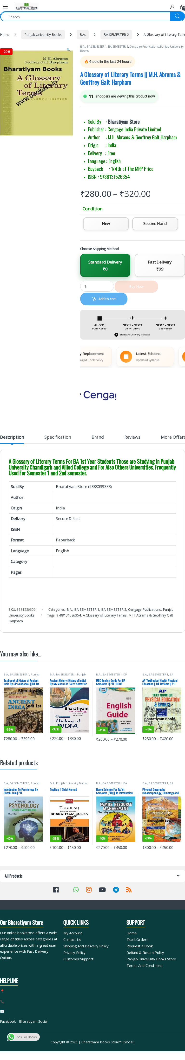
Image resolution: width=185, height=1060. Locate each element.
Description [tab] (12, 437)
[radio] (106, 223)
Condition (93, 209)
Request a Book (139, 946)
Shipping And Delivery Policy (86, 946)
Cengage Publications (144, 47)
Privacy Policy (74, 952)
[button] (68, 50)
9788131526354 (68, 615)
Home (4, 34)
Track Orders (137, 939)
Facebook (8, 1021)
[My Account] (172, 7)
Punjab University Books (43, 34)
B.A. (83, 34)
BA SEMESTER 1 (97, 47)
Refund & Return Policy (145, 952)
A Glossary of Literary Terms (105, 615)
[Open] (5, 6)
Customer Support (78, 959)
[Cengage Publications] (98, 395)
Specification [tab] (57, 437)
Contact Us (72, 939)
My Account (72, 933)
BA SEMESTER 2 (116, 34)
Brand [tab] (98, 437)
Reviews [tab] (132, 437)
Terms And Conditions (144, 965)
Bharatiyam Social (33, 1021)
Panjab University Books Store (151, 959)
